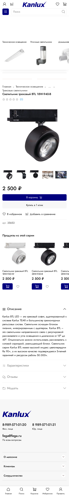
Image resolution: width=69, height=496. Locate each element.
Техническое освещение (29, 86)
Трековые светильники (14, 90)
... (49, 86)
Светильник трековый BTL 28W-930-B (44, 272)
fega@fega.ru (12, 435)
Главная (6, 86)
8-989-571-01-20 (14, 424)
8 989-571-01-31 (44, 424)
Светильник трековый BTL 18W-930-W (15, 272)
